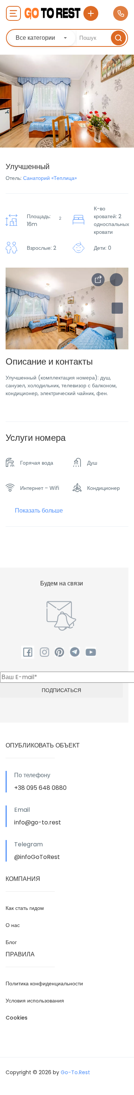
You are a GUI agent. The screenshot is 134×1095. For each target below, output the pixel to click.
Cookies (17, 1017)
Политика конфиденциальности (44, 983)
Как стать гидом (25, 908)
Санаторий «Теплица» (50, 178)
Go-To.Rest (75, 1072)
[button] (117, 332)
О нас (13, 925)
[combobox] (42, 38)
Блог (11, 942)
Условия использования (35, 1000)
